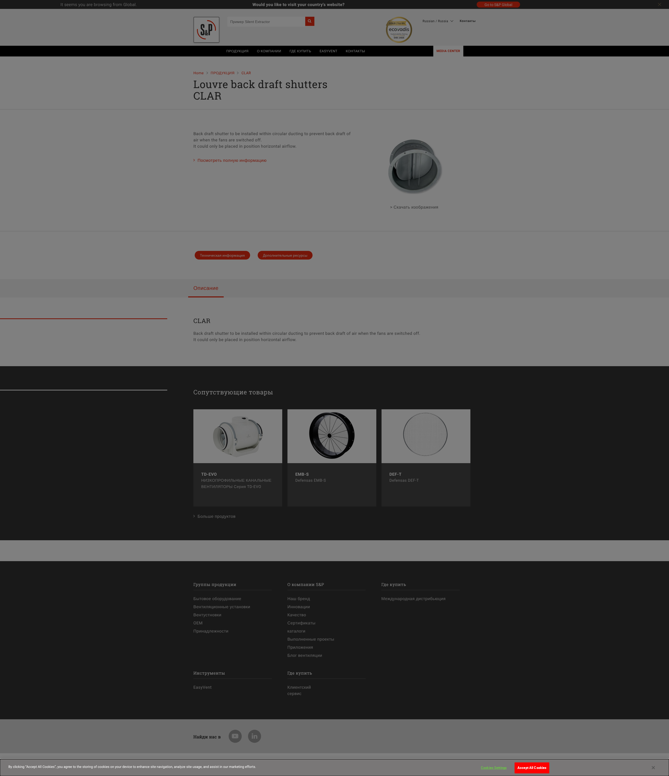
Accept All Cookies (531, 767)
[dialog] (334, 767)
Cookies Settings (494, 767)
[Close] (653, 767)
